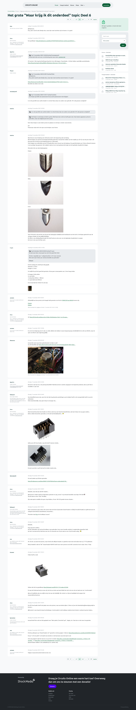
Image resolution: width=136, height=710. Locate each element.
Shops (77, 5)
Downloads (50, 697)
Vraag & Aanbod (64, 5)
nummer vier (62, 57)
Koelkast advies (110, 68)
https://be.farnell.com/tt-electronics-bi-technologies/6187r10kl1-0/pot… (57, 344)
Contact (50, 700)
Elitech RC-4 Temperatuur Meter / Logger (116, 77)
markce (12, 108)
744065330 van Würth (67, 300)
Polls (70, 697)
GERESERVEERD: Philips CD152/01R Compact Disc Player (120, 86)
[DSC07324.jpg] (45, 220)
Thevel (11, 71)
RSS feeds (71, 699)
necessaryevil (13, 91)
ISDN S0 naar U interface (112, 60)
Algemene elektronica (25, 11)
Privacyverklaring (124, 707)
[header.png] (42, 570)
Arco (11, 38)
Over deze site (72, 695)
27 (76, 19)
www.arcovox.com (18, 44)
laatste (95, 19)
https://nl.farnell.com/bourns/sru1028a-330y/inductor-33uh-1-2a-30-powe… (49, 317)
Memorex (12, 340)
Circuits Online (11, 11)
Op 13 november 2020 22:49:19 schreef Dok (42, 74)
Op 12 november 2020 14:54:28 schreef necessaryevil (45, 55)
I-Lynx (11, 247)
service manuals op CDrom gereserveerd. (116, 82)
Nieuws (72, 5)
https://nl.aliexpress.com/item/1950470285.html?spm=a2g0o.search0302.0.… (55, 40)
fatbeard (12, 394)
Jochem (12, 298)
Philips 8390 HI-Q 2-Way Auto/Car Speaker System (119, 91)
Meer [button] (82, 5)
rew (11, 539)
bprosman (12, 618)
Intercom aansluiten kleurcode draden (116, 64)
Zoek (123, 45)
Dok (11, 26)
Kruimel (12, 552)
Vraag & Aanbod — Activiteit (108, 74)
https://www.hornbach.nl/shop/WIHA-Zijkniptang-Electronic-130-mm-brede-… (47, 63)
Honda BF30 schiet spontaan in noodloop (116, 55)
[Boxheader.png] (43, 428)
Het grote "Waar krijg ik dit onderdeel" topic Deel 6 (43, 11)
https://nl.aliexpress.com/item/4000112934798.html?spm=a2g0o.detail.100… (47, 481)
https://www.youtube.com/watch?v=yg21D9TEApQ (16, 56)
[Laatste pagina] (91, 19)
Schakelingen (51, 695)
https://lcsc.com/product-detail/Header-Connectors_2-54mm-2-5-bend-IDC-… (54, 640)
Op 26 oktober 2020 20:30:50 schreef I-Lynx (42, 251)
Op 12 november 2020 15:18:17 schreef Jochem (43, 94)
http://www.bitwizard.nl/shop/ (16, 543)
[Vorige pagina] (70, 19)
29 (82, 19)
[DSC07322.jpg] (45, 164)
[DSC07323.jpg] (45, 192)
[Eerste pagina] (68, 19)
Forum (56, 5)
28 (79, 19)
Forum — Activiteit (106, 52)
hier (37, 514)
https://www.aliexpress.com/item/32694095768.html (82, 632)
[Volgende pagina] (88, 19)
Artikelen (50, 693)
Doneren (52, 686)
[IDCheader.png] (39, 455)
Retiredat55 (13, 476)
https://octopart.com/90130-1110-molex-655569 (55, 587)
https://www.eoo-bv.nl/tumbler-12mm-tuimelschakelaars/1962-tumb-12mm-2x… (48, 81)
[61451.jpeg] (30, 288)
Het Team (71, 693)
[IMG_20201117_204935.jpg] (45, 360)
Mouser (30, 303)
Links (49, 699)
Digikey (30, 305)
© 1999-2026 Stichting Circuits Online (16, 707)
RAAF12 (12, 52)
